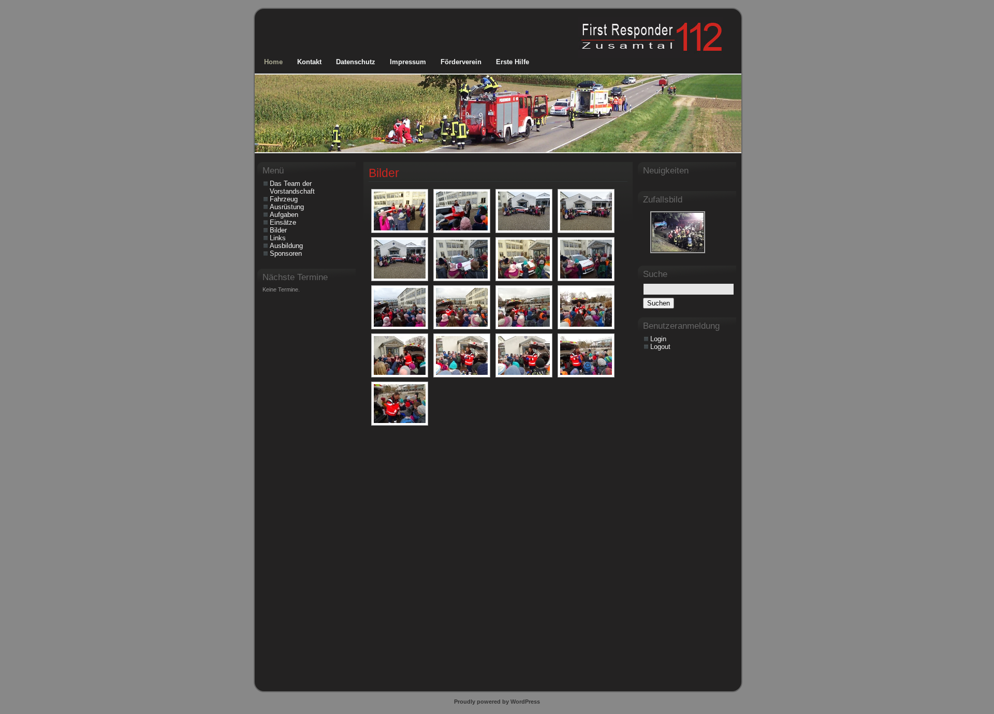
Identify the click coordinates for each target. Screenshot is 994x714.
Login (658, 339)
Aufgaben (284, 214)
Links (278, 238)
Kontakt (309, 62)
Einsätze (283, 222)
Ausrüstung (287, 207)
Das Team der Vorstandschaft (292, 187)
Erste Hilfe (512, 62)
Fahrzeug (284, 199)
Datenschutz (355, 62)
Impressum (408, 62)
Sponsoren (286, 253)
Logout (660, 347)
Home (273, 62)
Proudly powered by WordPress (497, 701)
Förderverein (461, 62)
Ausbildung (286, 246)
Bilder (384, 173)
